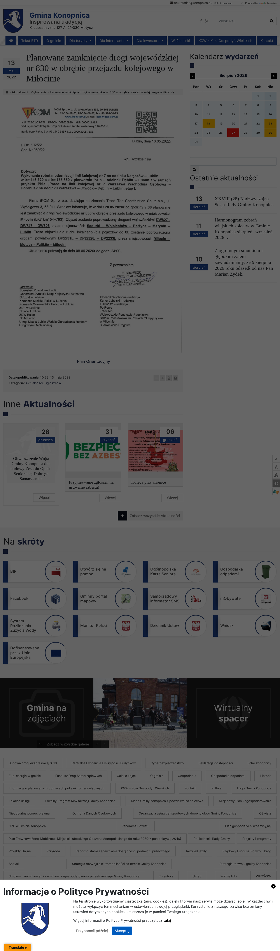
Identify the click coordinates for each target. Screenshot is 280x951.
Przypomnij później (92, 931)
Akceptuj (122, 931)
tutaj (167, 920)
